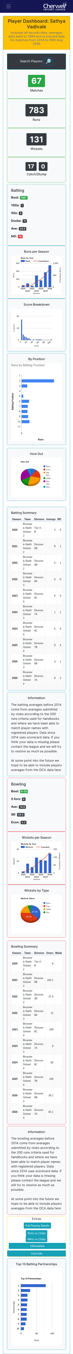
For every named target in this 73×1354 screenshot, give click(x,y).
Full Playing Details (37, 1225)
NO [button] (59, 519)
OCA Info (36, 1253)
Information (37, 1246)
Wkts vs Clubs (36, 1239)
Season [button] (16, 519)
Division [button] (39, 519)
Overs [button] (49, 952)
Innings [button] (50, 519)
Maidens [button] (60, 952)
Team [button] (27, 519)
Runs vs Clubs (37, 1233)
